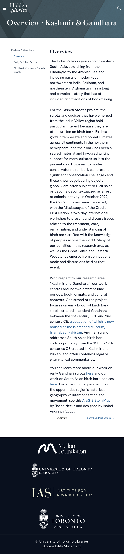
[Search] (119, 8)
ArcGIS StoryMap (96, 400)
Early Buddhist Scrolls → (100, 417)
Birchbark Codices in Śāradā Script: (29, 70)
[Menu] (4, 8)
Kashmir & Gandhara (22, 50)
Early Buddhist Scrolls (25, 62)
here (89, 373)
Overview (19, 56)
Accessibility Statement (62, 546)
